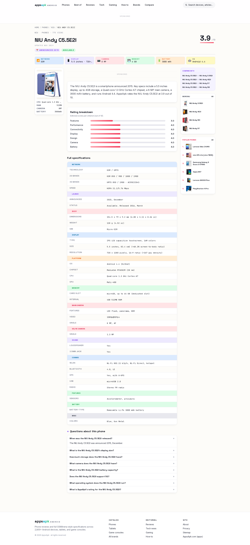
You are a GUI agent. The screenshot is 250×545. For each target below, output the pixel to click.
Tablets (112, 528)
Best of (77, 5)
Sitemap (187, 532)
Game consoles (116, 532)
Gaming (113, 5)
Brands (136, 5)
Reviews (90, 5)
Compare (149, 5)
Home (37, 27)
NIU (53, 27)
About (186, 524)
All (212, 96)
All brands (113, 536)
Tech (101, 5)
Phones (66, 5)
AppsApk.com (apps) (193, 536)
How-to (149, 536)
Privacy (186, 528)
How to (124, 5)
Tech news (151, 528)
